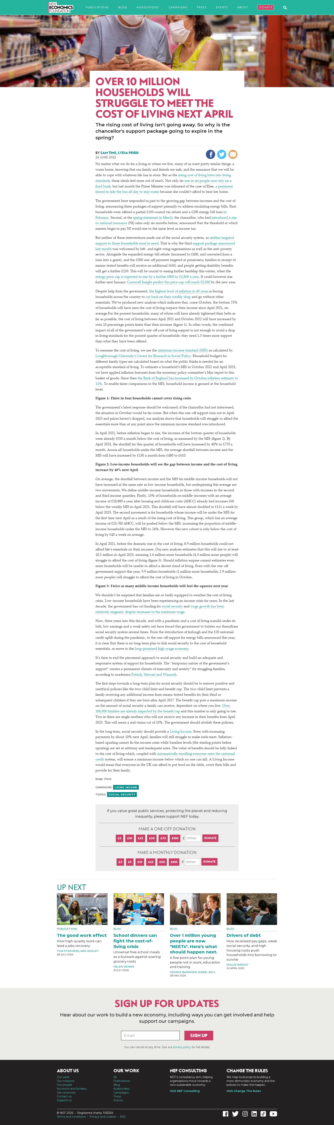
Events (222, 7)
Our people (64, 1085)
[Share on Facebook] (211, 154)
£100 (175, 838)
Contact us (64, 1096)
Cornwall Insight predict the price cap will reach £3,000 (168, 282)
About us (68, 1070)
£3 (120, 862)
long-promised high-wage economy (162, 649)
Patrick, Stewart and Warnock (153, 675)
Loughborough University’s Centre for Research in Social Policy (143, 356)
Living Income (181, 732)
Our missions (65, 1081)
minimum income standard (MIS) (183, 350)
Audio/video (147, 7)
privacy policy (182, 1047)
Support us (64, 1100)
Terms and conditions (71, 1116)
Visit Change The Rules (244, 1091)
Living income (126, 787)
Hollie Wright (238, 964)
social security (172, 606)
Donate (266, 7)
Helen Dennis (123, 966)
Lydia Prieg (128, 153)
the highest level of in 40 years (178, 291)
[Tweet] (222, 154)
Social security (122, 794)
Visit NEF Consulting (185, 1091)
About (242, 7)
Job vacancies (66, 1092)
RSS (123, 1116)
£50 (152, 838)
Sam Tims (108, 153)
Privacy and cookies (102, 1116)
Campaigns (178, 7)
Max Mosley (89, 950)
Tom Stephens (68, 950)
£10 (129, 838)
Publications (97, 7)
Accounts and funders (71, 1088)
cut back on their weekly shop (168, 297)
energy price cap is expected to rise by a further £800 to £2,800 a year (147, 277)
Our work (63, 1077)
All (115, 1077)
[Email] (233, 154)
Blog (122, 7)
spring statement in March (152, 218)
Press (202, 7)
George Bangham (183, 972)
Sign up (198, 1035)
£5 (119, 838)
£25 (140, 838)
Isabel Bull (207, 972)
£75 (163, 838)
